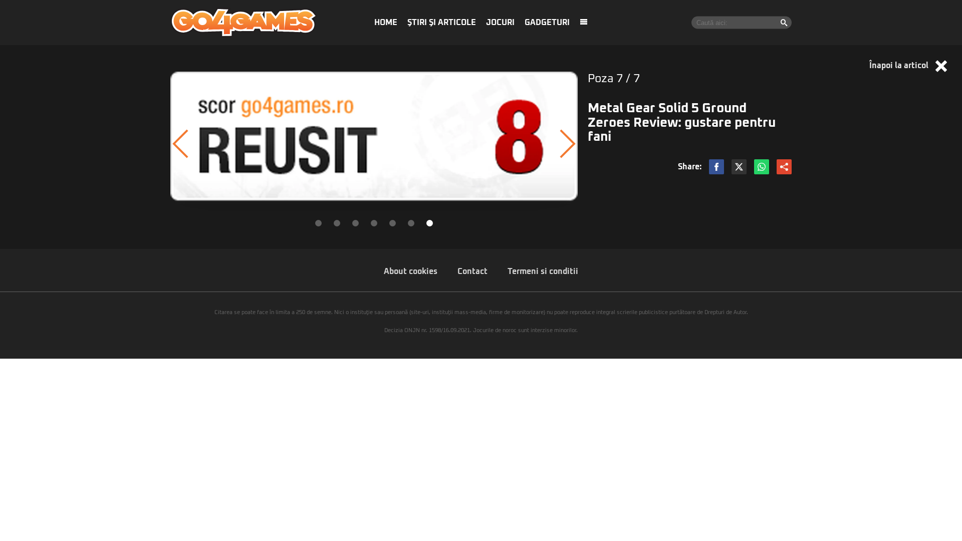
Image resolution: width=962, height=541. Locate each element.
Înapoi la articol (899, 66)
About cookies (410, 271)
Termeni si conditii (543, 271)
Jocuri (500, 23)
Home (385, 23)
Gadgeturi (547, 23)
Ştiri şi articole (441, 23)
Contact (472, 271)
